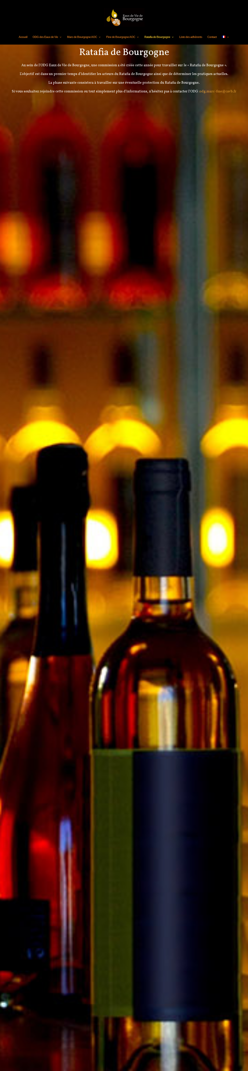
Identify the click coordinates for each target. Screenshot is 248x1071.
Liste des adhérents (190, 37)
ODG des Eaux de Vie (45, 37)
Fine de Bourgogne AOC (120, 37)
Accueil (23, 37)
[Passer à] (225, 40)
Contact (212, 37)
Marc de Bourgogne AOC (82, 37)
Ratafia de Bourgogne (157, 37)
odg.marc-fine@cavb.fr (218, 91)
